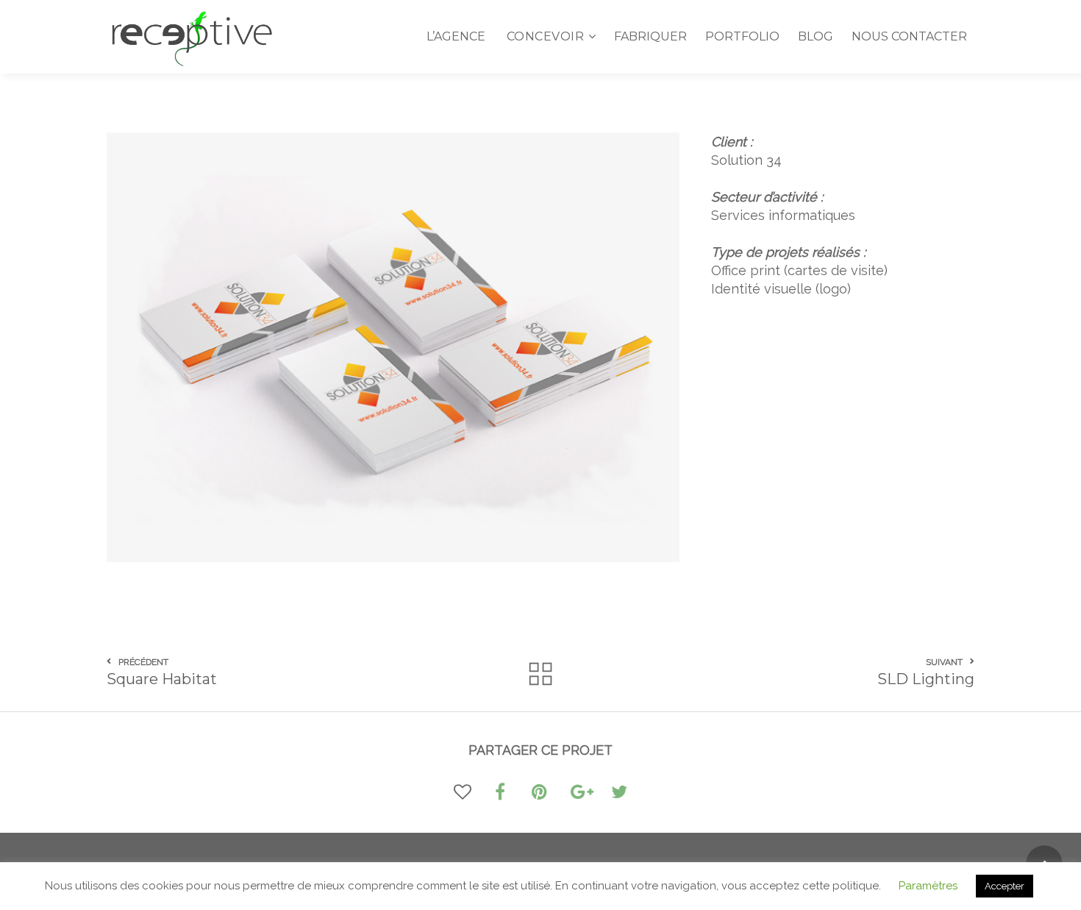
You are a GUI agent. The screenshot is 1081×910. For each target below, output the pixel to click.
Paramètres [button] (928, 885)
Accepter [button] (1004, 886)
